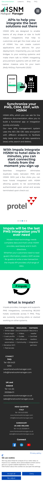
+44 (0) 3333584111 (22, 428)
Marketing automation (9, 340)
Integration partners (33, 343)
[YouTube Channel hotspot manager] (28, 443)
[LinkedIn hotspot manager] (21, 443)
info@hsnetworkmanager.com (21, 418)
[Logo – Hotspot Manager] (12, 7)
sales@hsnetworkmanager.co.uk (21, 434)
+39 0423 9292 (23, 412)
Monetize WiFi (9, 345)
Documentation (21, 331)
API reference (21, 339)
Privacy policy (35, 453)
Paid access (9, 348)
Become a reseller (33, 332)
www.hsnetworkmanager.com (21, 415)
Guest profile (9, 336)
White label (9, 331)
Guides (21, 336)
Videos (21, 333)
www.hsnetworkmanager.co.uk (21, 431)
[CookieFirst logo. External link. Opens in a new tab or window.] (2, 455)
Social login (9, 333)
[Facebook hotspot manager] (14, 443)
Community (21, 342)
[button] (18, 221)
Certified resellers (33, 337)
